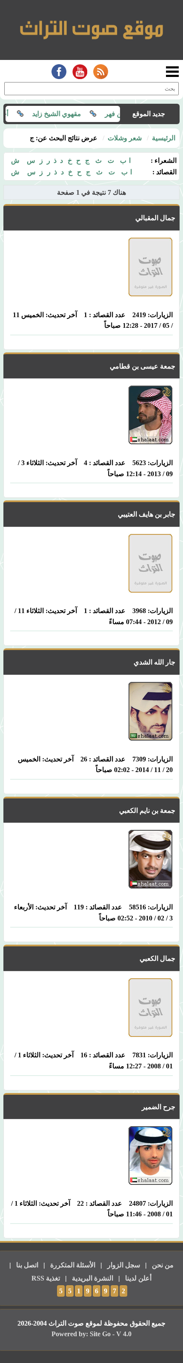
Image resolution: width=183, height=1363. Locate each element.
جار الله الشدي (154, 662)
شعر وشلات (125, 138)
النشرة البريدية (92, 1278)
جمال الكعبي (157, 958)
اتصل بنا (27, 1265)
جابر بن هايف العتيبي (146, 514)
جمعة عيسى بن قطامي (142, 366)
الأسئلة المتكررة (72, 1265)
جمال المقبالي (155, 217)
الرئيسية (163, 138)
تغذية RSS (45, 1278)
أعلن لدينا (138, 1278)
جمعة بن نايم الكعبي (147, 810)
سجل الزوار (123, 1265)
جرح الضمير (158, 1106)
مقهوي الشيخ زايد (68, 113)
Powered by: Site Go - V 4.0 (91, 1333)
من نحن (163, 1265)
